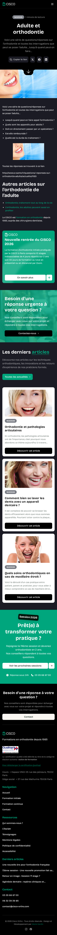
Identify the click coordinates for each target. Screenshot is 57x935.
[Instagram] (26, 929)
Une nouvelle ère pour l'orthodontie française (26, 864)
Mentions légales (11, 840)
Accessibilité (9, 851)
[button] (52, 4)
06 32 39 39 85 (10, 900)
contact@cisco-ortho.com (15, 906)
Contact (6, 809)
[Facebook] (31, 929)
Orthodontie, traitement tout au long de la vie (28, 202)
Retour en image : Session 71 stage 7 (21, 876)
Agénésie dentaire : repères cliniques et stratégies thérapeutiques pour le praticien (24, 881)
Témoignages (9, 834)
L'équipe (6, 828)
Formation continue (12, 804)
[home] (8, 4)
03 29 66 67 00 (43, 675)
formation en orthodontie (29, 217)
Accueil (6, 792)
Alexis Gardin (37, 924)
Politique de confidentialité (16, 845)
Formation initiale (11, 798)
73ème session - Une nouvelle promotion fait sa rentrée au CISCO (27, 870)
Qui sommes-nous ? (12, 823)
